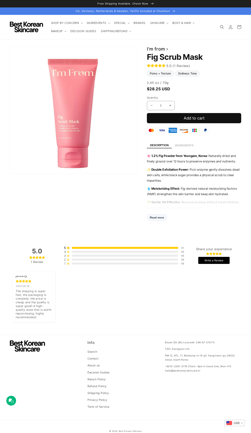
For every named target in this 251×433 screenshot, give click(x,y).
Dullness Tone (187, 73)
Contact (92, 358)
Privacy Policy (97, 399)
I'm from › (157, 49)
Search (92, 351)
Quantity (152, 97)
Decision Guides (98, 372)
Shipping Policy (98, 393)
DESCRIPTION (159, 145)
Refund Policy (97, 386)
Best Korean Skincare (130, 431)
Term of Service (98, 406)
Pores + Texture (160, 73)
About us (93, 365)
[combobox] (235, 423)
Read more (157, 217)
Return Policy (96, 379)
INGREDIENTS (184, 145)
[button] (67, 23)
